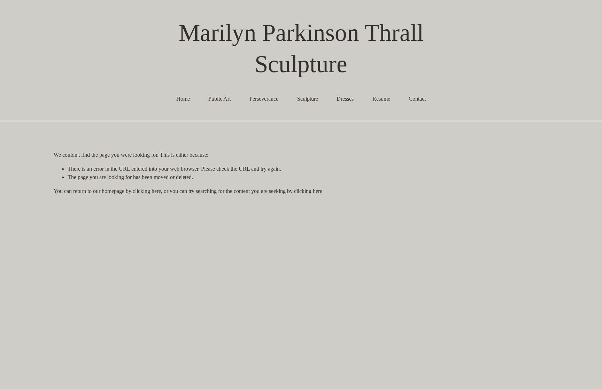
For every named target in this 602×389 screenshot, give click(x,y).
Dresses (345, 99)
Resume (381, 99)
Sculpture (307, 99)
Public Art (219, 99)
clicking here (147, 191)
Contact (417, 99)
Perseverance (263, 99)
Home (183, 99)
